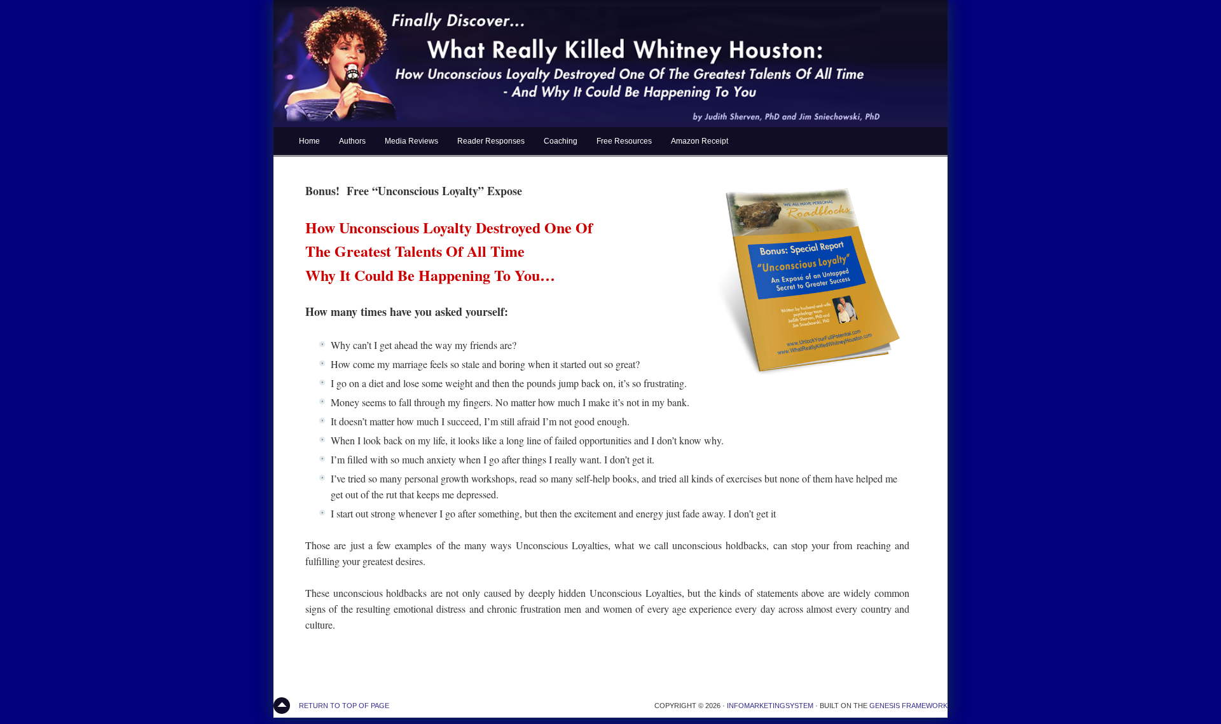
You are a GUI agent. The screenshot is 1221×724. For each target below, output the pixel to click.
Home (309, 141)
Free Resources (624, 141)
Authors (352, 141)
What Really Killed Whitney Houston (610, 63)
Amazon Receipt (699, 141)
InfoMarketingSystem (770, 705)
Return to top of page (344, 705)
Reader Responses (491, 141)
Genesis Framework (908, 705)
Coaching (560, 141)
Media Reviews (411, 141)
